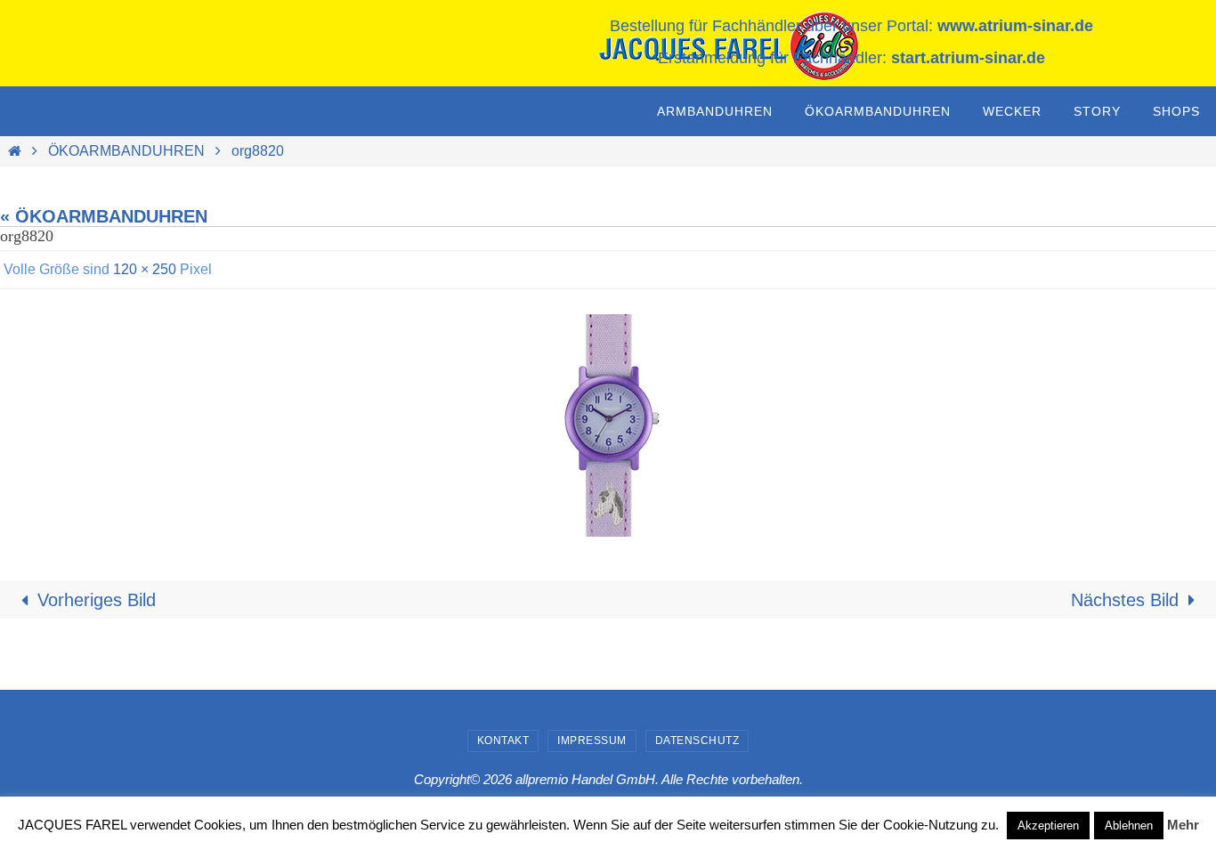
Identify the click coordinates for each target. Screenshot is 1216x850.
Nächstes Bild (1125, 600)
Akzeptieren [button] (1048, 825)
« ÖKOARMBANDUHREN (103, 216)
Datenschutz (697, 740)
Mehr (1183, 824)
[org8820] (608, 425)
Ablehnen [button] (1129, 825)
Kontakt (503, 740)
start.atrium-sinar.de (968, 58)
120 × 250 (144, 269)
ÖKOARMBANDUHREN (126, 150)
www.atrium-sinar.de (1015, 26)
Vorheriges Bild (96, 600)
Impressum (592, 740)
